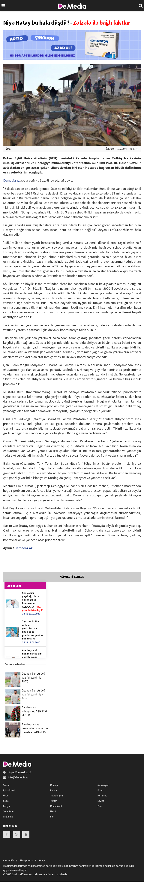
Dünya (6, 806)
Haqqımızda (26, 860)
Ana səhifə (8, 860)
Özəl (8, 149)
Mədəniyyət (56, 806)
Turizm (53, 800)
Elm (52, 816)
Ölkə (5, 795)
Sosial (6, 800)
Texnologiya (56, 795)
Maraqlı (54, 785)
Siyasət (6, 785)
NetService (24, 874)
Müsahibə (102, 795)
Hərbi (53, 811)
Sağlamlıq (8, 816)
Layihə (101, 800)
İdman (53, 790)
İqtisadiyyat (9, 790)
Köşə (100, 790)
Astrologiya (103, 785)
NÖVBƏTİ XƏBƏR (72, 577)
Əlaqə (42, 860)
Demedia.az (11, 180)
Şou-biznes (8, 811)
